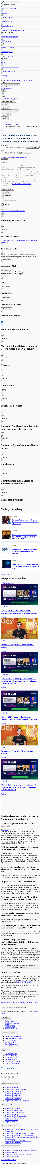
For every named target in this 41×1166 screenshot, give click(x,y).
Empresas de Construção (13, 1099)
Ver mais (4, 192)
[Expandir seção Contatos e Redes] (2, 453)
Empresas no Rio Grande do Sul (15, 1116)
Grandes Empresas (7, 56)
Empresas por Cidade (12, 1156)
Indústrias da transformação (10, 67)
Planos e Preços (10, 1027)
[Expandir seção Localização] (2, 469)
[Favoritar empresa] (2, 197)
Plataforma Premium (12, 1023)
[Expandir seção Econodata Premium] (2, 504)
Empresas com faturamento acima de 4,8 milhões (21, 1150)
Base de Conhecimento (12, 1063)
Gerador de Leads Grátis (9, 8)
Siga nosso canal (8, 583)
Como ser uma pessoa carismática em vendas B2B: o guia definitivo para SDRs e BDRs (24, 537)
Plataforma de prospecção (9, 37)
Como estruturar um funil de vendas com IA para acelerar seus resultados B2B (25, 566)
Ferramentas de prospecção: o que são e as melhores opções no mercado (24, 551)
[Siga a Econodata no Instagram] (3, 1079)
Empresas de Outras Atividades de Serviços (19, 1133)
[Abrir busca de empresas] (3, 93)
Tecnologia (4, 76)
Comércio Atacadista (8, 71)
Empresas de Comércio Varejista (15, 1089)
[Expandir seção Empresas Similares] (2, 433)
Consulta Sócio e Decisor (9, 30)
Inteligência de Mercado (13, 1061)
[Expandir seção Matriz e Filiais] (2, 353)
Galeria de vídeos (11, 1054)
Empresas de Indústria (12, 1095)
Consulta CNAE (6, 22)
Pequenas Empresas (7, 47)
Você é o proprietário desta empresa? (15, 157)
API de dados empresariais (21, 184)
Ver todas (21, 30)
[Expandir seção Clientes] (2, 374)
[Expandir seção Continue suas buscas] (2, 488)
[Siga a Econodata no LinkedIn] (6, 1079)
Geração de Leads (11, 1059)
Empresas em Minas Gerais (14, 1110)
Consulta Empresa (7, 26)
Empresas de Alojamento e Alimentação (18, 1141)
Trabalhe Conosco (11, 1028)
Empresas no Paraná (12, 1114)
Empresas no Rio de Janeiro (14, 1112)
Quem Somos (9, 1021)
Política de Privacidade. (24, 982)
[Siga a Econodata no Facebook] (10, 1079)
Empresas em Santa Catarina (14, 1118)
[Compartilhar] (2, 202)
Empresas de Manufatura (13, 1093)
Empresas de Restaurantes (13, 1097)
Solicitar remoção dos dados (10, 1002)
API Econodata (6, 41)
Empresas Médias (11, 1152)
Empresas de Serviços (12, 1087)
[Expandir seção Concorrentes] (2, 394)
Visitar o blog (5, 574)
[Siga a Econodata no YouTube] (14, 1079)
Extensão (4, 13)
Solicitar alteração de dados (29, 1002)
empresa (5, 830)
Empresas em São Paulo (13, 1108)
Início (7, 122)
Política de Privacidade (8, 1160)
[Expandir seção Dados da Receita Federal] (2, 334)
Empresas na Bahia (11, 1120)
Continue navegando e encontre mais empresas (20, 965)
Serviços (4, 62)
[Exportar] (2, 206)
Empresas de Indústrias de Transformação (19, 1135)
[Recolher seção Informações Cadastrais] (2, 225)
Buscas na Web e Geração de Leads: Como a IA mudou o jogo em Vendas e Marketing (25, 522)
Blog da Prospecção (11, 1055)
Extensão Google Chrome (13, 1038)
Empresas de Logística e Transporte (17, 1101)
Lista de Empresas (7, 17)
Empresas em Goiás (11, 1122)
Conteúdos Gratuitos (12, 1057)
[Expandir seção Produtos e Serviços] (2, 414)
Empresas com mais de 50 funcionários (18, 1154)
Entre (3, 82)
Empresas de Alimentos (13, 1091)
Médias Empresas (7, 52)
